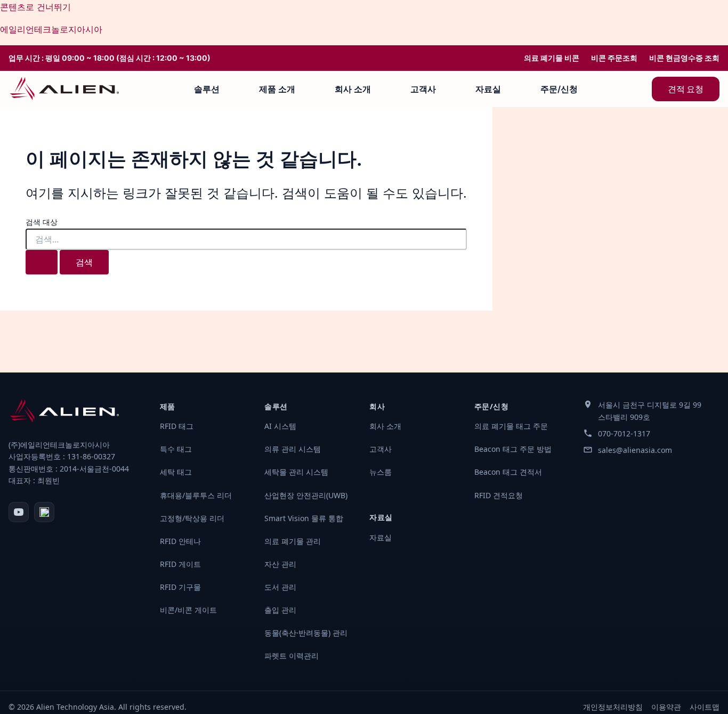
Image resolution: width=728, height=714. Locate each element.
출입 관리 (280, 610)
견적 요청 (685, 89)
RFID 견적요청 (498, 495)
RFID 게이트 (180, 564)
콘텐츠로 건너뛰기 (35, 7)
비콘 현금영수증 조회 (684, 58)
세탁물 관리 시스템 (296, 472)
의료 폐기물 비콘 (551, 58)
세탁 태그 (176, 472)
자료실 (488, 89)
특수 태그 (176, 449)
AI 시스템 (280, 426)
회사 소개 (353, 89)
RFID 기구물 (180, 587)
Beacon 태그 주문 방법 (513, 449)
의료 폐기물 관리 (292, 541)
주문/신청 (559, 89)
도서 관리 (280, 587)
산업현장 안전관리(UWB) (305, 495)
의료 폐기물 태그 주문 (511, 426)
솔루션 (207, 89)
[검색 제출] (42, 262)
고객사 (423, 89)
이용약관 (666, 707)
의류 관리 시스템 (292, 449)
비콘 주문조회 (614, 58)
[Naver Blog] (44, 512)
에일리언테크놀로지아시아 (51, 29)
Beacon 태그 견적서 (508, 472)
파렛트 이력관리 (291, 656)
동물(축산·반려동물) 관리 (305, 633)
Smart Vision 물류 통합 (303, 518)
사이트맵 (704, 707)
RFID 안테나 (180, 541)
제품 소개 (277, 89)
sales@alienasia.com (635, 450)
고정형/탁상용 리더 (192, 518)
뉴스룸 (380, 472)
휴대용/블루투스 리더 (196, 495)
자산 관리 (280, 564)
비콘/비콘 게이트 (188, 610)
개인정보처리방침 (613, 707)
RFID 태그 (176, 426)
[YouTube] (19, 512)
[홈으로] (64, 89)
